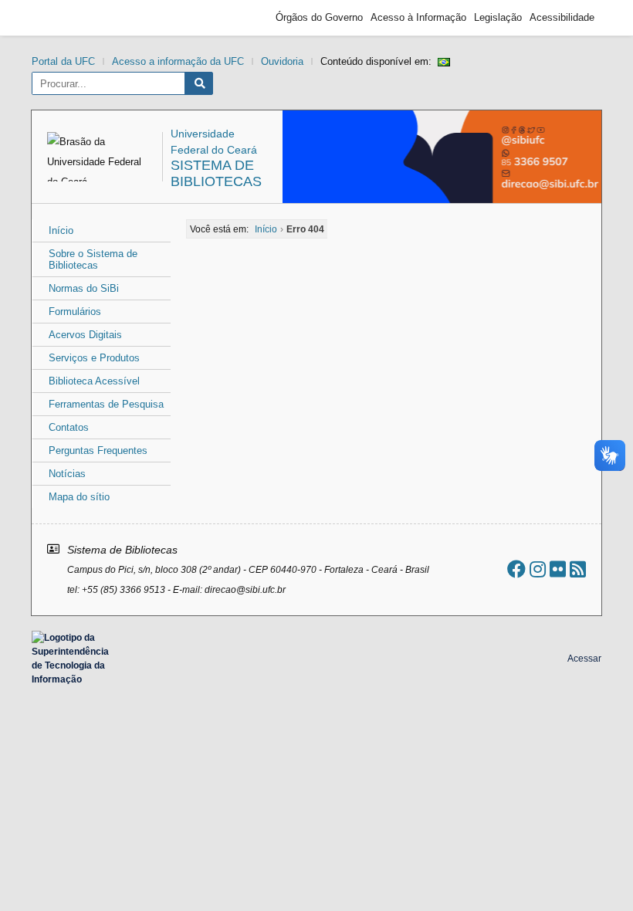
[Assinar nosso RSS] (578, 569)
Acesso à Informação (418, 17)
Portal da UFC (63, 61)
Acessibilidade (562, 17)
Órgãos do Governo (319, 17)
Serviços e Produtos (94, 358)
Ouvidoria (282, 61)
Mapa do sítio (79, 497)
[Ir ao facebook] (516, 569)
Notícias (67, 473)
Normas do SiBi (84, 288)
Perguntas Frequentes (98, 450)
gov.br (66, 18)
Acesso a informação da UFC (178, 61)
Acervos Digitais (85, 334)
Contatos (69, 427)
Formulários (75, 311)
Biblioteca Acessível (94, 381)
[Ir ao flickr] (558, 569)
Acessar (584, 658)
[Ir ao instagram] (538, 569)
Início (61, 230)
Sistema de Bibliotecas (216, 173)
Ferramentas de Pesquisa (106, 404)
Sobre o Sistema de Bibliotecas (93, 259)
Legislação (498, 17)
